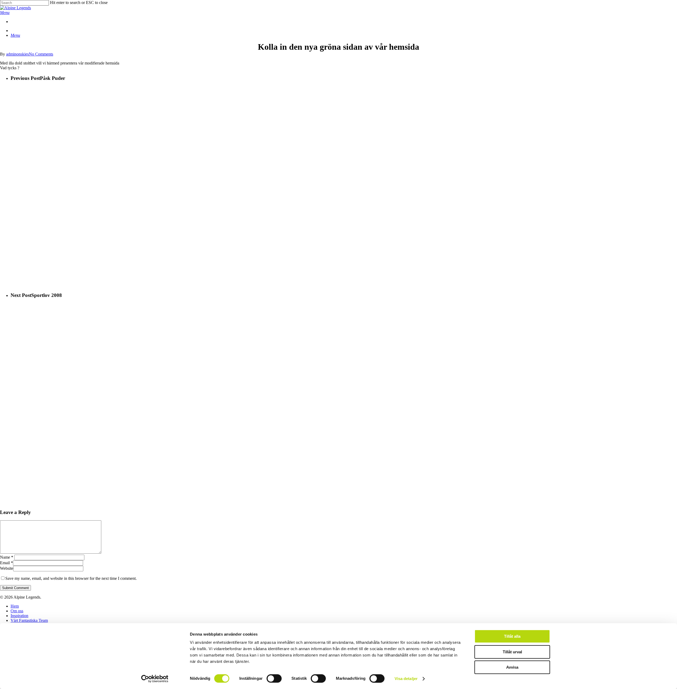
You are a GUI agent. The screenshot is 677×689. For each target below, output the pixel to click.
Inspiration (19, 615)
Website (6, 568)
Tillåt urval (512, 652)
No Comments (41, 54)
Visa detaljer (406, 678)
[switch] (274, 678)
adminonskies (17, 54)
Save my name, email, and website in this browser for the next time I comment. (71, 578)
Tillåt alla (512, 636)
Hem (15, 606)
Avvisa (512, 667)
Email (6, 563)
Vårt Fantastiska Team (29, 620)
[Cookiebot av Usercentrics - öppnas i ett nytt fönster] (155, 679)
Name (6, 557)
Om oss (17, 611)
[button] (5, 12)
